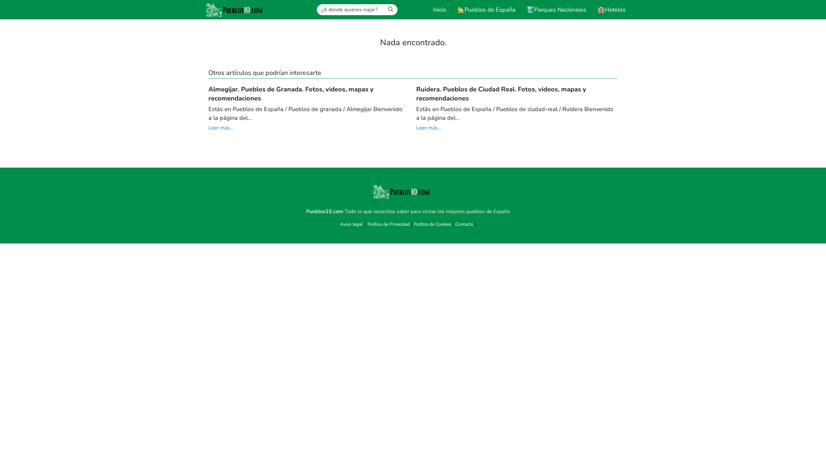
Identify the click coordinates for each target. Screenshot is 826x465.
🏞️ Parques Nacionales (556, 10)
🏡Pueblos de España (487, 10)
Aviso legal (351, 224)
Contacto (464, 224)
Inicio (439, 10)
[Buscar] (390, 9)
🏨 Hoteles (612, 10)
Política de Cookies (432, 224)
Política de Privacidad (389, 224)
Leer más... (221, 127)
